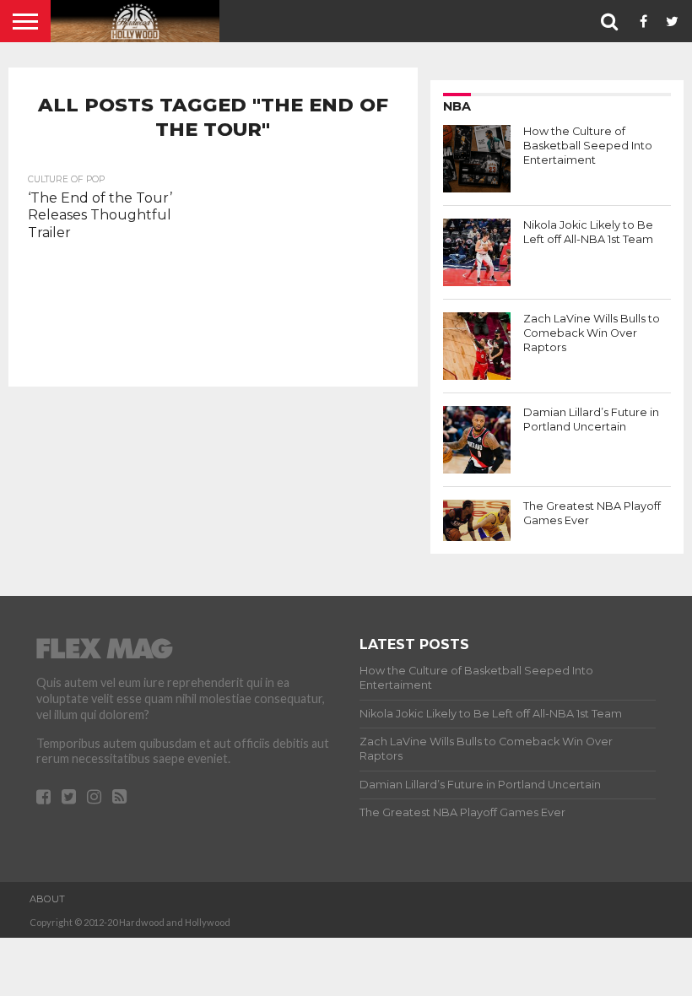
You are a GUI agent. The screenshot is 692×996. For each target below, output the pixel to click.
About (47, 899)
